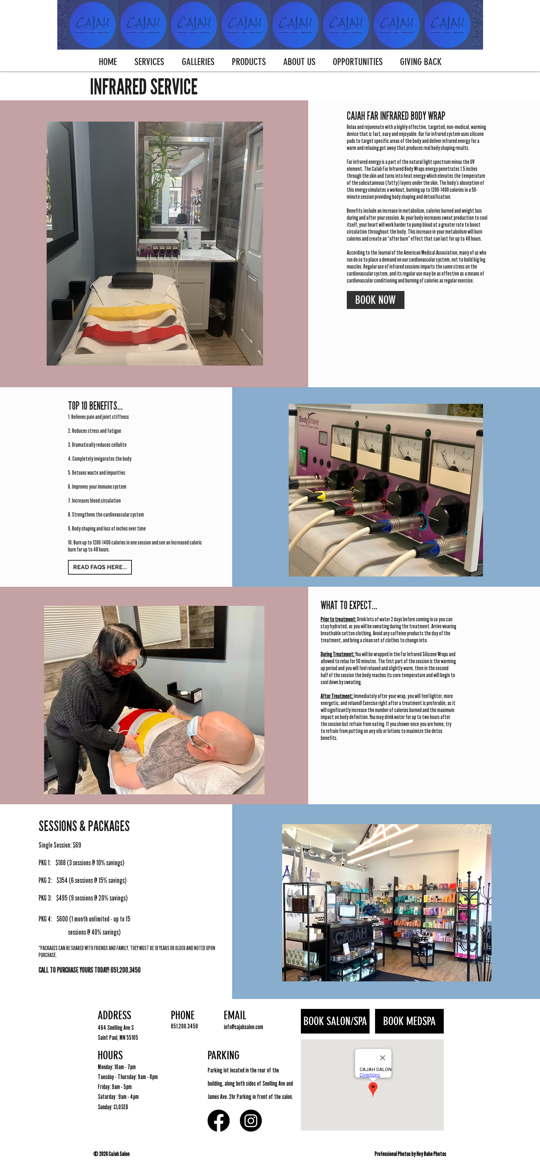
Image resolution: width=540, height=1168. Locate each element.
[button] (149, 62)
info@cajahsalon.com (243, 1027)
